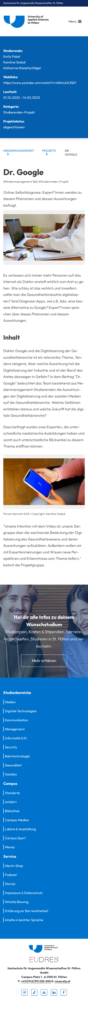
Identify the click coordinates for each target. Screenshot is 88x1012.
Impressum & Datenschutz (24, 893)
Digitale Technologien (21, 711)
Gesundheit (13, 765)
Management (15, 729)
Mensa (10, 847)
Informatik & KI (16, 738)
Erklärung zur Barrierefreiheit (26, 911)
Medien (10, 702)
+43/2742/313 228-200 (36, 981)
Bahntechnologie (17, 756)
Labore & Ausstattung (20, 829)
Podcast (11, 875)
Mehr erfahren (44, 660)
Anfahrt (11, 802)
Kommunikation (16, 720)
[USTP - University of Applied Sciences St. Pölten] (27, 21)
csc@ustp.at (62, 981)
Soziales (11, 774)
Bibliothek (12, 811)
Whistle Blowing (16, 902)
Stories (10, 884)
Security (11, 747)
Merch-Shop (14, 866)
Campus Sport (15, 838)
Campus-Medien (17, 820)
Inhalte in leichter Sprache (24, 920)
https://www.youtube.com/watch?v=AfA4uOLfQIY (40, 83)
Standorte (12, 793)
